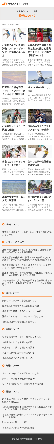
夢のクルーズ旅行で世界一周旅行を (19, 379)
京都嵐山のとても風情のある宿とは (19, 342)
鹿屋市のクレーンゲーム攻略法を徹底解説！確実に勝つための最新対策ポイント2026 (27, 274)
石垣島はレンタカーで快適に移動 (18, 427)
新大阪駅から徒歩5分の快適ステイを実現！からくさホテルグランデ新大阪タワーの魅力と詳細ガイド (27, 258)
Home (4, 25)
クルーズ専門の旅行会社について (18, 353)
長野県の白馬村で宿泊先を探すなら (19, 322)
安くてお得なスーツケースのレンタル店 (21, 337)
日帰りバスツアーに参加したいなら (19, 300)
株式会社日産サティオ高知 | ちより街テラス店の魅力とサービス (27, 233)
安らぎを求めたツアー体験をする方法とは (22, 384)
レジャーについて (15, 242)
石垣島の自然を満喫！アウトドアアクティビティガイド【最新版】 (27, 416)
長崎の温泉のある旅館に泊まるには (19, 358)
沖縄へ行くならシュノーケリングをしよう (22, 316)
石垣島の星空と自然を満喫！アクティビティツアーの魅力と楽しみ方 (27, 400)
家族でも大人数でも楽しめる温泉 (18, 347)
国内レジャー (12, 292)
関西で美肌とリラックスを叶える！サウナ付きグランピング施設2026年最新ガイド (27, 266)
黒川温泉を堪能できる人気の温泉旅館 (20, 306)
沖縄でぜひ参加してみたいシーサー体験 (21, 311)
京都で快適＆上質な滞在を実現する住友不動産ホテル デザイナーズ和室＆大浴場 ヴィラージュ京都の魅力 (27, 283)
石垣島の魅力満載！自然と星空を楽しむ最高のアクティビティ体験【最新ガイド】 (27, 408)
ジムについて (12, 224)
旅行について (12, 329)
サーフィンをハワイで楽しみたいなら (20, 373)
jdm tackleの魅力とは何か (15, 422)
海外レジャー (12, 365)
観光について (12, 391)
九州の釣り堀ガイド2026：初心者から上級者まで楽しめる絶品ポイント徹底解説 (26, 251)
